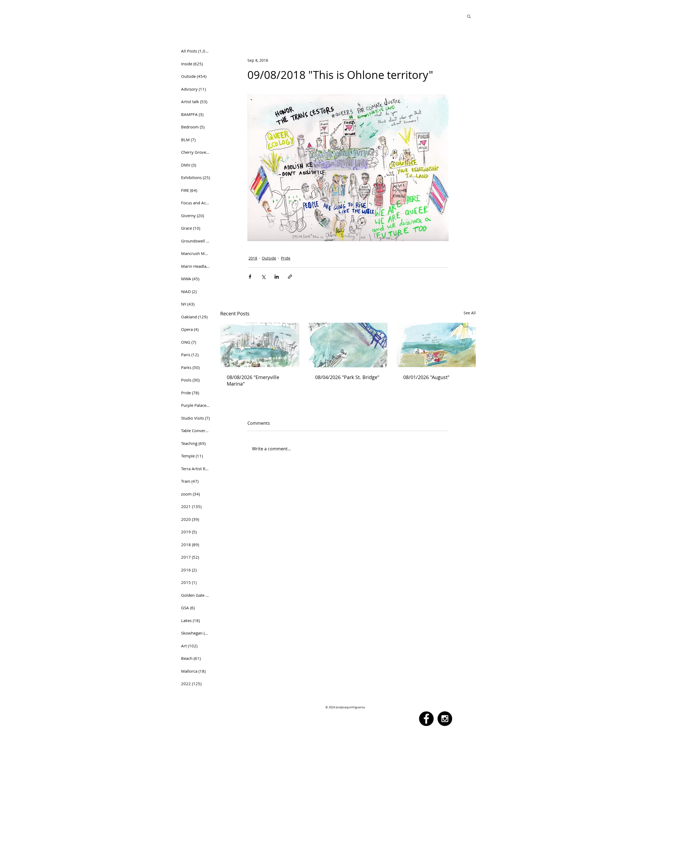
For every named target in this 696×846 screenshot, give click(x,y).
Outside (269, 258)
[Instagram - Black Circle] (444, 718)
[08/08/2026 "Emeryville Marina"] (259, 345)
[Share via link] (290, 276)
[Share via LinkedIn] (276, 276)
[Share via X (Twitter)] (263, 276)
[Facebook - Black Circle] (426, 718)
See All (470, 312)
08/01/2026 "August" (426, 377)
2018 (252, 258)
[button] (468, 16)
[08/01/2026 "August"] (436, 345)
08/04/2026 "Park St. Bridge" (347, 377)
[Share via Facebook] (250, 276)
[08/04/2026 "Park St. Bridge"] (348, 345)
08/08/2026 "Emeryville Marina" (253, 380)
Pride (285, 258)
